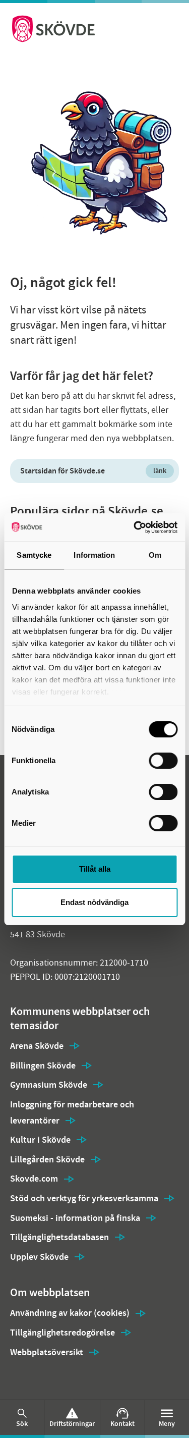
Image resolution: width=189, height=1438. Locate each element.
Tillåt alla (94, 869)
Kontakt (122, 1423)
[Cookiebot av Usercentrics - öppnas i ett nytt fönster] (134, 527)
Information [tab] (94, 555)
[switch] (163, 761)
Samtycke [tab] (34, 555)
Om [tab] (155, 555)
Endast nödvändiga (94, 902)
